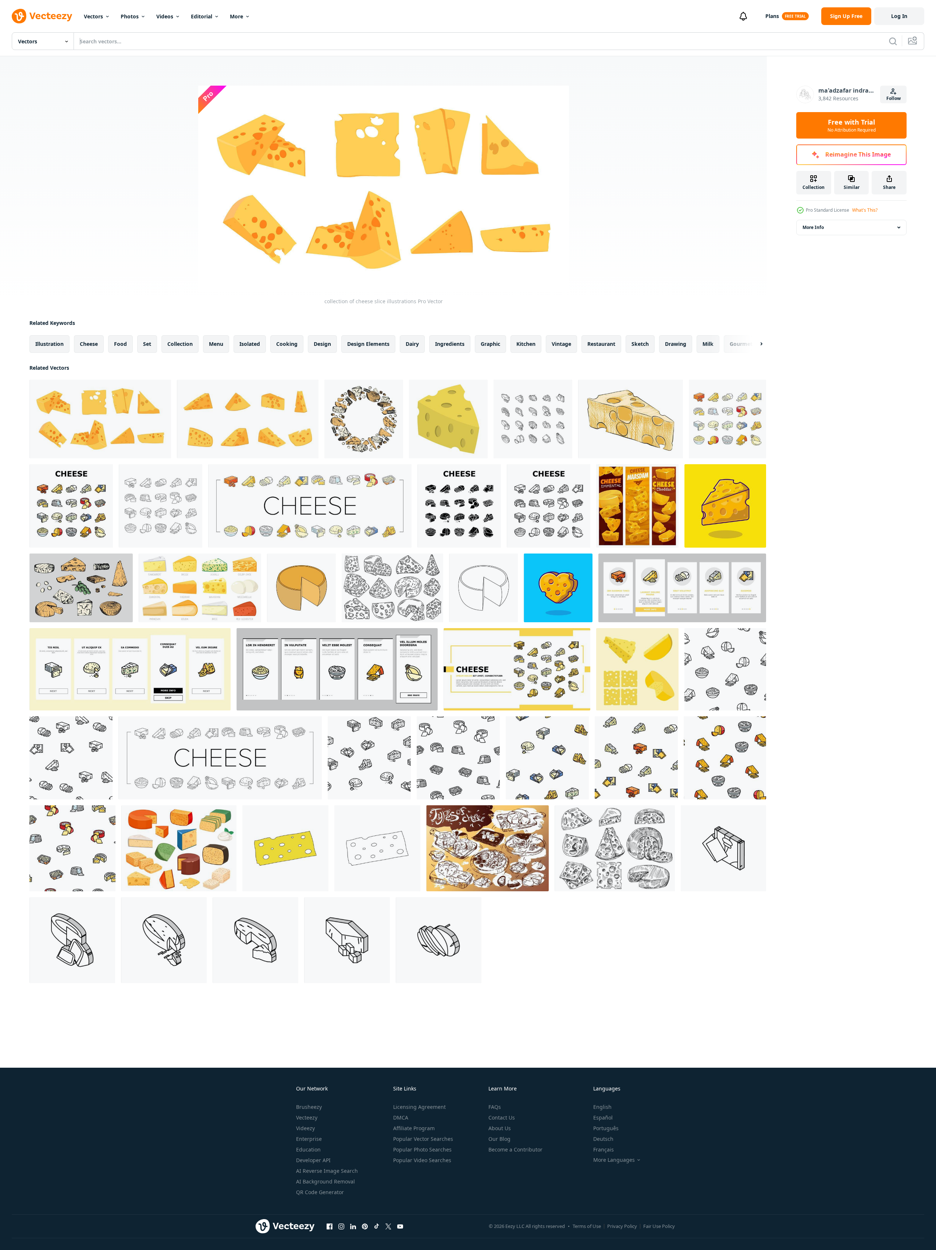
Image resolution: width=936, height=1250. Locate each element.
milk (707, 343)
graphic (490, 343)
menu (216, 343)
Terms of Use (587, 1226)
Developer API (313, 1160)
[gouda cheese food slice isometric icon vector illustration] (72, 940)
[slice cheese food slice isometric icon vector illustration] (723, 848)
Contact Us (501, 1117)
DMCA (400, 1117)
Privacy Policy (622, 1226)
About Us (499, 1128)
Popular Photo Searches (422, 1149)
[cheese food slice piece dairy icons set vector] (727, 419)
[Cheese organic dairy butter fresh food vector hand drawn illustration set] (392, 588)
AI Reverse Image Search (327, 1170)
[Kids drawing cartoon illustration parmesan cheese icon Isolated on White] (301, 588)
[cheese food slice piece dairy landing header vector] (517, 669)
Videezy (305, 1128)
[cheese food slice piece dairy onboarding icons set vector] (682, 588)
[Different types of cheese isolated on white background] (487, 848)
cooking (287, 343)
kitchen (525, 343)
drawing (675, 343)
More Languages (614, 1160)
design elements (368, 343)
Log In (899, 15)
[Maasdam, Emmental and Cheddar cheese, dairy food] (637, 506)
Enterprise (309, 1138)
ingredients (450, 343)
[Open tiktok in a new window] (377, 1226)
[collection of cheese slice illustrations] (100, 419)
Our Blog (499, 1138)
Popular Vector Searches (423, 1138)
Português (606, 1128)
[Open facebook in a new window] (329, 1226)
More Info (813, 227)
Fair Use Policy (659, 1226)
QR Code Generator (320, 1192)
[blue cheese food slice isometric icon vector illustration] (438, 940)
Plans (772, 15)
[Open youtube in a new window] (400, 1226)
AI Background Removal (325, 1181)
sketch (640, 343)
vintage (561, 343)
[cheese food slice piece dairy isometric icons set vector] (533, 419)
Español (603, 1117)
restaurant (601, 343)
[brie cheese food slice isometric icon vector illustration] (255, 940)
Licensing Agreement (419, 1106)
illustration (49, 343)
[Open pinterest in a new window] (365, 1226)
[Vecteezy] (42, 16)
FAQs (494, 1106)
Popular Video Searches (422, 1160)
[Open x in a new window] (388, 1226)
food (120, 343)
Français (603, 1149)
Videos (164, 16)
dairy (412, 343)
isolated (249, 343)
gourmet (741, 343)
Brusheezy (309, 1106)
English (602, 1106)
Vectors (93, 16)
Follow (893, 98)
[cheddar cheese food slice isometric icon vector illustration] (347, 940)
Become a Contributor (515, 1149)
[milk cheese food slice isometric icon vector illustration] (164, 940)
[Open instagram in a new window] (341, 1226)
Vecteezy (306, 1117)
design (322, 343)
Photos (130, 16)
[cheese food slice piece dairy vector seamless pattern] (725, 669)
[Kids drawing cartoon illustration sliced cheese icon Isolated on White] (285, 848)
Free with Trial (852, 125)
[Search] (893, 41)
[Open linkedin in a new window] (353, 1226)
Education (308, 1149)
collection (180, 343)
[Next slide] (755, 344)
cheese (89, 343)
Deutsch (603, 1138)
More (236, 16)
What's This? (865, 210)
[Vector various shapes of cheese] (637, 669)
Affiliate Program (414, 1128)
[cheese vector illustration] (448, 419)
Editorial (201, 16)
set (147, 343)
